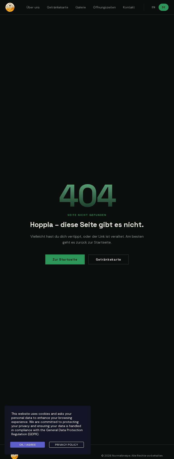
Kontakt (129, 7)
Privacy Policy (66, 445)
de (163, 7)
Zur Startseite (65, 259)
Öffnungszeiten (104, 7)
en (153, 7)
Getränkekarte (57, 7)
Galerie (80, 7)
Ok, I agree (27, 445)
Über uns (33, 7)
